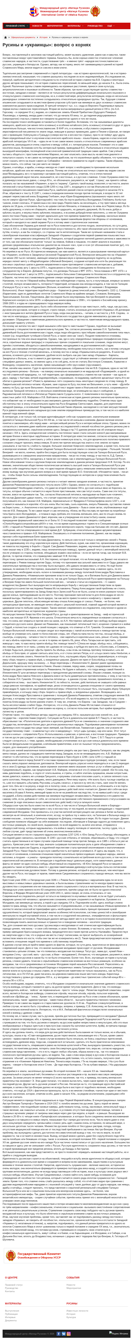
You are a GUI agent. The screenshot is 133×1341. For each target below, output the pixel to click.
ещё (110, 26)
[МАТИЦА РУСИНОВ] (65, 11)
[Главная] (5, 37)
